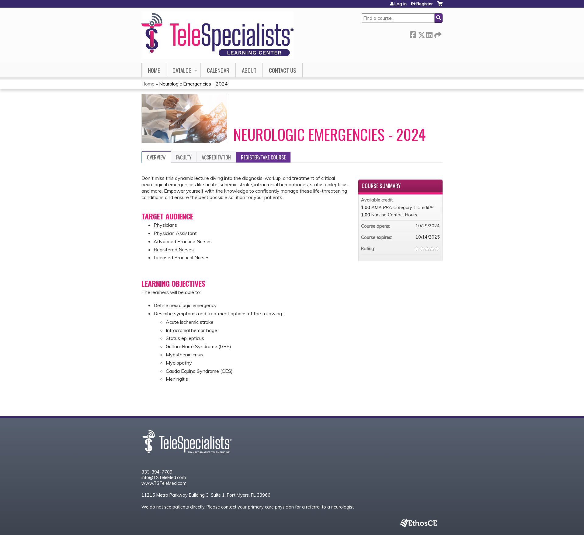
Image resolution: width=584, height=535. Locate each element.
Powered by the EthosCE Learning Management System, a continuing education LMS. (419, 523)
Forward (437, 33)
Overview (156, 157)
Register (424, 4)
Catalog (182, 70)
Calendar (218, 70)
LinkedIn (429, 33)
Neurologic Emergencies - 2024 (193, 84)
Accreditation (216, 157)
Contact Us (282, 70)
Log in (401, 4)
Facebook (413, 33)
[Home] (217, 35)
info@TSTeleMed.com (163, 477)
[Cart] (440, 6)
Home (154, 70)
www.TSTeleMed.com (163, 483)
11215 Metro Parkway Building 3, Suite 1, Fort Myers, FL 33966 (205, 495)
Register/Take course (263, 157)
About (249, 70)
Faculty (184, 157)
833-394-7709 (156, 472)
